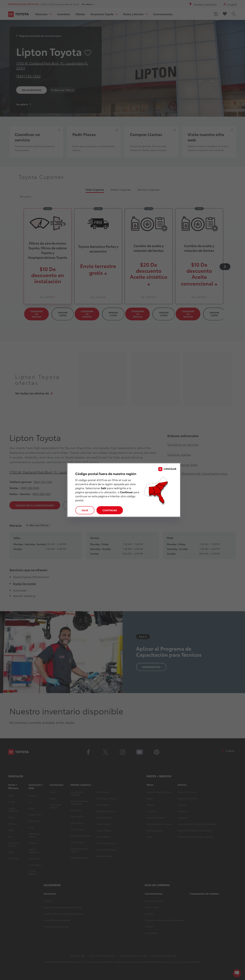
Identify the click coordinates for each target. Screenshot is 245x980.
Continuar (110, 510)
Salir (85, 510)
